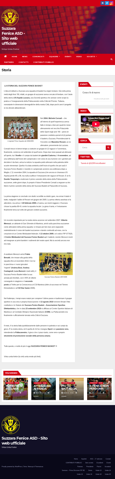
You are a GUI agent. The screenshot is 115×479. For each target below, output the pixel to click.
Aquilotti (84, 459)
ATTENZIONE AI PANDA (42, 387)
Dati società (89, 463)
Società (91, 57)
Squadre (54, 57)
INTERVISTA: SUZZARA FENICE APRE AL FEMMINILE (15, 390)
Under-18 (98, 474)
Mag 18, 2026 (41, 393)
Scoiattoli (108, 466)
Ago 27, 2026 (13, 393)
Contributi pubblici (43, 62)
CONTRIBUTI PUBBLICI (74, 463)
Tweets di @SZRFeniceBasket (93, 163)
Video (79, 57)
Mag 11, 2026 (69, 393)
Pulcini (99, 466)
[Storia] (21, 128)
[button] (111, 59)
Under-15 (80, 474)
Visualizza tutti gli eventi (101, 99)
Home (14, 57)
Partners (9, 62)
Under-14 (108, 470)
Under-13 (98, 470)
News (25, 57)
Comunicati (38, 57)
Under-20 (108, 474)
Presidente (89, 466)
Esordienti (100, 463)
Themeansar (39, 466)
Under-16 (89, 474)
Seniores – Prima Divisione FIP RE (73, 470)
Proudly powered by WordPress (12, 466)
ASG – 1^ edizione (96, 459)
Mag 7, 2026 (96, 393)
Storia (90, 470)
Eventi (68, 57)
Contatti (23, 62)
